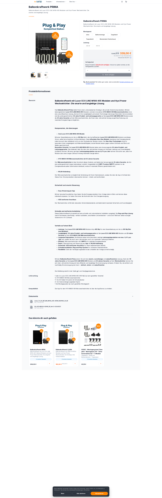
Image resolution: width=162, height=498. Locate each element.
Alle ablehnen (81, 493)
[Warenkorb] (126, 1)
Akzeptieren (99, 493)
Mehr (62, 493)
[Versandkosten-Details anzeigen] (130, 57)
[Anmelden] (122, 2)
